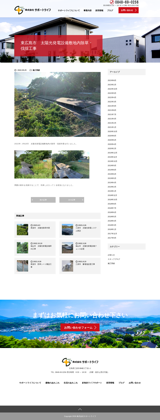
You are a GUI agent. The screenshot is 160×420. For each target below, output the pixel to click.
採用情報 (99, 10)
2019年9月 (112, 165)
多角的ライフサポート (92, 383)
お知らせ (111, 255)
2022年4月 (112, 97)
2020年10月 (112, 131)
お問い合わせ (135, 383)
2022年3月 (112, 102)
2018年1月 (112, 229)
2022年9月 (112, 93)
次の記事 (71, 200)
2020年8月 (112, 136)
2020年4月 (112, 144)
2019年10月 (112, 161)
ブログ (110, 10)
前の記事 (43, 200)
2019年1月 (112, 191)
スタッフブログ (114, 259)
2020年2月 (112, 148)
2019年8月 (112, 170)
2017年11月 (112, 234)
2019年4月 (112, 183)
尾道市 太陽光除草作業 (40, 228)
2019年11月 (112, 157)
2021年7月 (112, 114)
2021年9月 (112, 106)
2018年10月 (112, 200)
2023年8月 (112, 80)
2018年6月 (112, 212)
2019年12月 (112, 153)
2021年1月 (112, 127)
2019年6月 (112, 174)
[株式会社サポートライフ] (32, 9)
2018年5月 (112, 217)
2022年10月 (112, 89)
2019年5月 (112, 178)
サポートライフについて (69, 10)
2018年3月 (112, 225)
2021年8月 (112, 110)
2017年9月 (112, 238)
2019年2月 (112, 187)
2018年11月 (112, 195)
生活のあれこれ (71, 383)
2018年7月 (112, 208)
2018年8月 (112, 204)
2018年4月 (112, 221)
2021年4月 (112, 119)
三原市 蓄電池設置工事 (86, 264)
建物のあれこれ (53, 383)
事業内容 (88, 10)
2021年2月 (112, 123)
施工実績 (36, 70)
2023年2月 (112, 85)
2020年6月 (112, 140)
